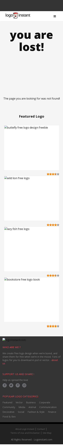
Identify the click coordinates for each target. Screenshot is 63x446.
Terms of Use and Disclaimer (25, 432)
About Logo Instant (24, 428)
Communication (48, 407)
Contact (41, 428)
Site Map (47, 432)
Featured (7, 402)
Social (21, 411)
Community (9, 407)
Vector (19, 402)
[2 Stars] (50, 174)
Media (21, 407)
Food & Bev (9, 416)
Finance (52, 411)
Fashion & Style (36, 411)
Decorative (8, 411)
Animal (32, 407)
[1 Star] (48, 174)
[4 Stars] (55, 174)
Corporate (44, 402)
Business (31, 402)
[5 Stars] (58, 174)
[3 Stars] (53, 174)
